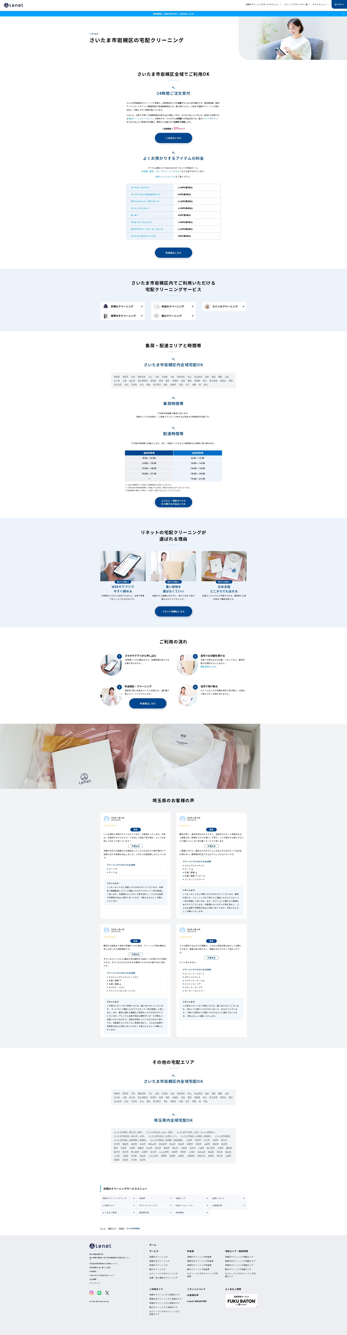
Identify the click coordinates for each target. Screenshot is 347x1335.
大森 (172, 376)
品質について (218, 1198)
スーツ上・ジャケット (140, 187)
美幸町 (173, 384)
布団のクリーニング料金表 (199, 1265)
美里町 (211, 1155)
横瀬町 (164, 1155)
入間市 (132, 1147)
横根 (194, 384)
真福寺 (175, 380)
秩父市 (224, 1140)
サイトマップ (94, 1283)
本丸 (142, 384)
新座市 (167, 1147)
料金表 (142, 1198)
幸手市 (125, 1151)
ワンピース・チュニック (141, 222)
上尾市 (207, 1143)
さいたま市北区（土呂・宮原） (160, 1132)
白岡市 (175, 1151)
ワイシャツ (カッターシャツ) (143, 236)
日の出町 (118, 384)
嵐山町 (228, 1151)
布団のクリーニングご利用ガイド (164, 1303)
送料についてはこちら (165, 176)
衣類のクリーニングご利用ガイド (164, 1294)
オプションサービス (148, 1205)
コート (207, 118)
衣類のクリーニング (122, 306)
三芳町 (192, 1151)
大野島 (165, 376)
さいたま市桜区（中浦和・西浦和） (196, 1136)
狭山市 (173, 1143)
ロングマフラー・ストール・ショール (147, 229)
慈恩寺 (153, 380)
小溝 (124, 380)
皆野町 (173, 1155)
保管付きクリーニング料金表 (200, 1261)
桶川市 (175, 1147)
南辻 (166, 384)
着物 (151, 171)
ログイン (341, 4)
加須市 (134, 1143)
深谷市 (198, 1143)
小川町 (117, 1155)
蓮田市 (229, 1147)
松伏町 (143, 1159)
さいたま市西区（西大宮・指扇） (128, 1132)
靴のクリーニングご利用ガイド (163, 1307)
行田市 (215, 1140)
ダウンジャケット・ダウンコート (145, 201)
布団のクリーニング (173, 306)
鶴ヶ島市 (135, 1151)
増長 (148, 384)
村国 (181, 384)
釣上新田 (198, 376)
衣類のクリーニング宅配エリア (239, 1256)
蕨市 (116, 1147)
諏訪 (190, 380)
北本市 (193, 1147)
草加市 (216, 1143)
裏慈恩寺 (142, 376)
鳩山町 (143, 1155)
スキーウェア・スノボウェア (168, 171)
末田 (183, 380)
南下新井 (157, 384)
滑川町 (220, 1151)
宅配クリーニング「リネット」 (141, 118)
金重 (214, 376)
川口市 (207, 1140)
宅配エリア (181, 1198)
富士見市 (211, 1147)
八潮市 (201, 1147)
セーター (134, 215)
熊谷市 (198, 1140)
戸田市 (123, 1147)
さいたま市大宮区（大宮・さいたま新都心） (196, 1132)
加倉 (207, 376)
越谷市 (224, 1143)
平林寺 (134, 384)
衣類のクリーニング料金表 (199, 1256)
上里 (227, 376)
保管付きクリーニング (123, 315)
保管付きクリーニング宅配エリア (240, 1261)
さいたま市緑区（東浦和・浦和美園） (167, 1140)
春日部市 (163, 1143)
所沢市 (117, 1143)
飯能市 (125, 1143)
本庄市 (143, 1143)
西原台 (223, 380)
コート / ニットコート (140, 208)
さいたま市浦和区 (222, 1136)
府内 (126, 384)
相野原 (117, 376)
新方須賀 (213, 380)
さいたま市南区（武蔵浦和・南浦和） (130, 1140)
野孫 (231, 380)
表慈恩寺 (181, 376)
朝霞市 (141, 1147)
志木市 (149, 1147)
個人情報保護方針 (96, 1254)
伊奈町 (183, 1151)
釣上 (190, 376)
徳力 (205, 380)
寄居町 (117, 1159)
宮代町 (125, 1159)
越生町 (211, 1151)
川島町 (125, 1155)
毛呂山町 (201, 1151)
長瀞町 (181, 1155)
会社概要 (93, 1279)
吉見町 (134, 1155)
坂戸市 (117, 1151)
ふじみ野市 (164, 1151)
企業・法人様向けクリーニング (163, 1277)
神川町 (220, 1155)
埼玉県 (121, 1228)
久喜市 (184, 1147)
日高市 (145, 1151)
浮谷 (133, 376)
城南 (161, 380)
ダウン (214, 118)
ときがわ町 (153, 1155)
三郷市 (220, 1147)
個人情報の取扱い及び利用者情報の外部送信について (109, 1258)
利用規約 (180, 1212)
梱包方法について (209, 666)
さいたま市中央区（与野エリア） (163, 1136)
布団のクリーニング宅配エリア (239, 1265)
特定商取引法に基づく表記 (100, 1267)
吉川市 (153, 1151)
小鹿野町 (191, 1155)
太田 (157, 376)
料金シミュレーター (185, 1205)
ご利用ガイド (108, 1205)
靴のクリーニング (172, 315)
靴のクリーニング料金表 (198, 1269)
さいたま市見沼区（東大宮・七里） (129, 1136)
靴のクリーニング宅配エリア (238, 1269)
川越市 (189, 1140)
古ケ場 (117, 380)
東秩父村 (201, 1155)
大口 (150, 376)
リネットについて (196, 1289)
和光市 (158, 1147)
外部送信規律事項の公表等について (103, 1263)
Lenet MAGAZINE (197, 1301)
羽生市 (181, 1143)
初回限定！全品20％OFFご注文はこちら (173, 13)
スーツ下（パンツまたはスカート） (146, 194)
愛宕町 (125, 376)
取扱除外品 (144, 1212)
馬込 (206, 384)
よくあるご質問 (109, 1212)
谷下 (188, 384)
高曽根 (197, 380)
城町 (168, 380)
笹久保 (132, 380)
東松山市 (152, 1143)
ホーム (102, 1228)
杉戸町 (134, 1159)
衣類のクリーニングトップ (114, 1198)
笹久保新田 (143, 380)
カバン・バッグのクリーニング (163, 1273)
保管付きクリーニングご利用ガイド (165, 1298)
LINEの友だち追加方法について (101, 1275)
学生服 (144, 171)
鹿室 (220, 376)
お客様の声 (217, 1205)
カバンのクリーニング (225, 306)
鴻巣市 (190, 1143)
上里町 (228, 1155)
